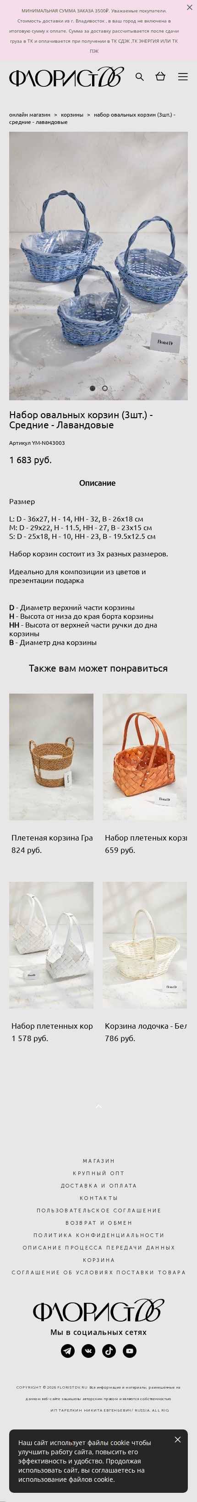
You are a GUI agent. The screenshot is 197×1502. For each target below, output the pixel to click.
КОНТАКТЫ (99, 1198)
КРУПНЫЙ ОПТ (99, 1174)
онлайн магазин (29, 114)
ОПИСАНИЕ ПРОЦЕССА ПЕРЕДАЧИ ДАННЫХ (99, 1248)
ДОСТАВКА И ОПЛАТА (99, 1186)
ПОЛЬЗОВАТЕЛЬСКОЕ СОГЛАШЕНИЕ (99, 1211)
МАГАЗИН (99, 1161)
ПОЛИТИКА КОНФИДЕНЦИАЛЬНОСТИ (99, 1236)
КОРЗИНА (99, 1260)
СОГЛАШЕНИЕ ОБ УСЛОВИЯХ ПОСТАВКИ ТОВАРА (99, 1273)
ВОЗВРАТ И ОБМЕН (99, 1223)
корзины (72, 114)
